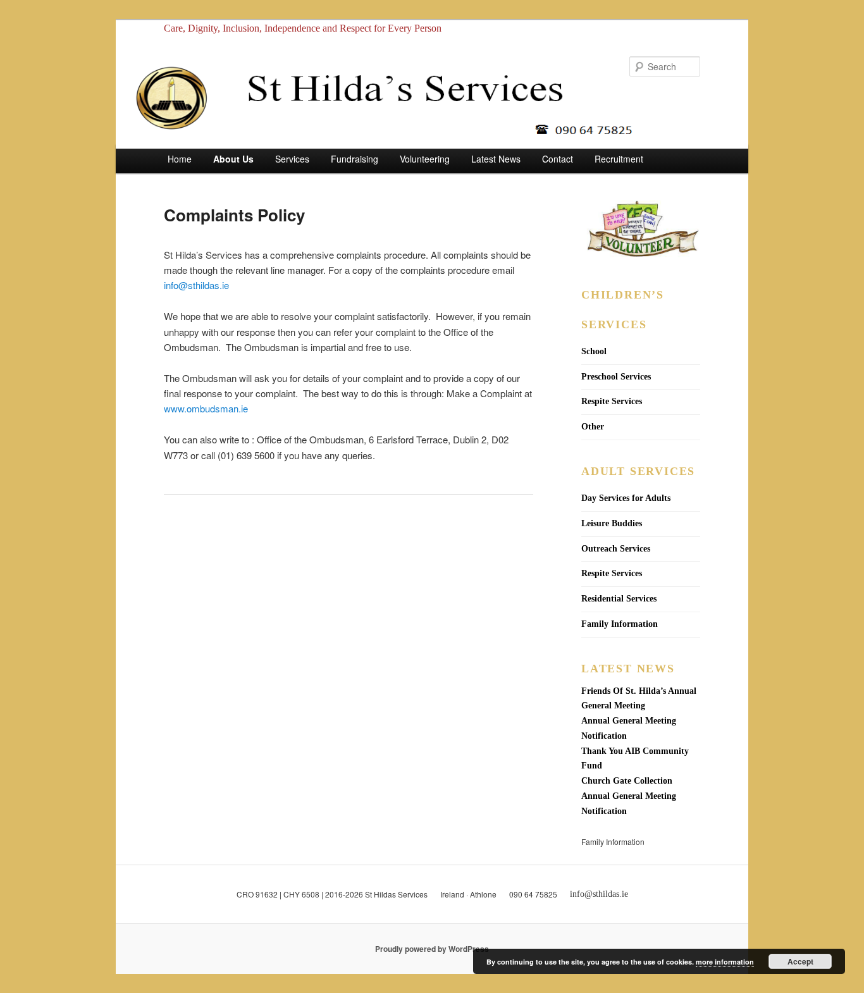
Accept (800, 961)
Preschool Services (616, 376)
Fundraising (354, 158)
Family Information (619, 624)
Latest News (496, 158)
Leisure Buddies (611, 523)
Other (592, 426)
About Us (233, 158)
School (594, 351)
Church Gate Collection (626, 781)
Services (292, 158)
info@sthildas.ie (196, 285)
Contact (557, 158)
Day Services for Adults (625, 498)
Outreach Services (615, 548)
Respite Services (611, 401)
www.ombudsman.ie (207, 408)
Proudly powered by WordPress (432, 948)
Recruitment (619, 158)
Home (180, 158)
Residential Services (619, 598)
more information (725, 961)
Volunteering (425, 158)
